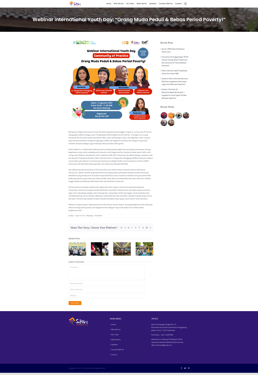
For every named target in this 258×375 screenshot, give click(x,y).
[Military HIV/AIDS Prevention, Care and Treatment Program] (171, 115)
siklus (72, 216)
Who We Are (116, 329)
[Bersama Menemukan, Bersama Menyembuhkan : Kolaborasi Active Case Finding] (77, 249)
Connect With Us (117, 349)
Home (113, 324)
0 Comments (98, 216)
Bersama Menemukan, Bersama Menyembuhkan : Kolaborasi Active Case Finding (75, 249)
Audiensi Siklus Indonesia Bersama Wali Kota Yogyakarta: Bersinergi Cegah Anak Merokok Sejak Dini (175, 81)
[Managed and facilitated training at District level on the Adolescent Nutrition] (186, 115)
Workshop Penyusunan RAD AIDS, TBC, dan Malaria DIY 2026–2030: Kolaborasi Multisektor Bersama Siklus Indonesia (119, 249)
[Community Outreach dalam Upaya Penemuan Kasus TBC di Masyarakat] (144, 249)
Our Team (115, 334)
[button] (185, 3)
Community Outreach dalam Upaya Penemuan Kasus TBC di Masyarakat (142, 249)
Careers (114, 355)
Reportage (89, 216)
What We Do (116, 339)
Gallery (80, 249)
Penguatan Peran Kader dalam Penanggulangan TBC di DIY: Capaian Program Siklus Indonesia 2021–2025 (97, 249)
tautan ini (135, 204)
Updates (114, 344)
